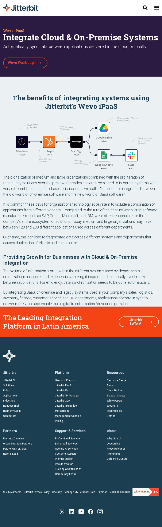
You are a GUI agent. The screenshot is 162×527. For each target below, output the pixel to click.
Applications (10, 395)
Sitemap (102, 492)
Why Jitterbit (114, 438)
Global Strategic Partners (17, 443)
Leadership (113, 443)
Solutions (8, 385)
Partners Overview (13, 438)
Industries (9, 400)
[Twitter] (62, 511)
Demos (111, 415)
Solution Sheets (116, 395)
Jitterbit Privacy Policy (37, 492)
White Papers (114, 400)
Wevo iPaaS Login (22, 63)
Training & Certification (68, 469)
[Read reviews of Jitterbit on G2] (145, 491)
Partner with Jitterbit (15, 448)
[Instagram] (100, 511)
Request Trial (11, 405)
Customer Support (65, 453)
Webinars (112, 405)
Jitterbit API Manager (67, 395)
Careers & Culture (117, 458)
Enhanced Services (66, 443)
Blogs (110, 385)
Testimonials (114, 410)
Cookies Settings (120, 491)
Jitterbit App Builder (66, 405)
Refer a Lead (10, 453)
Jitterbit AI (9, 380)
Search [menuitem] (145, 8)
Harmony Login (12, 410)
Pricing (59, 421)
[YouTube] (81, 511)
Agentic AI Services (66, 448)
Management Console (68, 415)
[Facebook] (90, 511)
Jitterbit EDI (61, 390)
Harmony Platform (65, 380)
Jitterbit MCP (62, 400)
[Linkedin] (71, 511)
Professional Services (68, 438)
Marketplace (62, 410)
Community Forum (66, 474)
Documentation (64, 463)
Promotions (113, 453)
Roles (6, 390)
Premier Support (64, 458)
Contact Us (9, 415)
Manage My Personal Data (80, 492)
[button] (156, 8)
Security (57, 492)
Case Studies (115, 390)
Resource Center (117, 380)
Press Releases (116, 448)
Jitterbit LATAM (135, 322)
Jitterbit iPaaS (63, 385)
